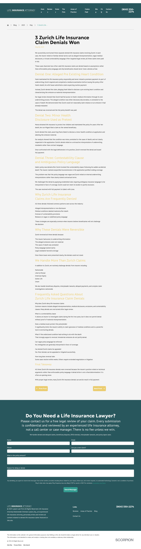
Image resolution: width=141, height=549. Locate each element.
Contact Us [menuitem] (109, 10)
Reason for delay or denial (16, 468)
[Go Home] (8, 25)
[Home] (21, 11)
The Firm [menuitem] (63, 10)
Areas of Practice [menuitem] (74, 10)
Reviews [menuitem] (49, 10)
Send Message (71, 490)
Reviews (75, 511)
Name (9, 440)
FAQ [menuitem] (102, 10)
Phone (9, 448)
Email (73, 440)
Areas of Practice (86, 511)
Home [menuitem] (42, 10)
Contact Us (76, 516)
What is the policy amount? (16, 455)
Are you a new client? (78, 448)
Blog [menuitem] (96, 10)
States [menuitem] (57, 10)
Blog (95, 511)
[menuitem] (9, 545)
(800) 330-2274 (128, 10)
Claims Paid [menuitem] (87, 10)
